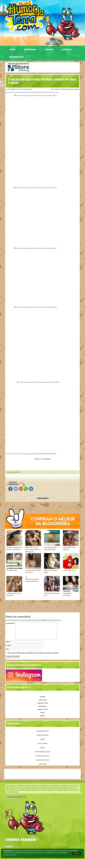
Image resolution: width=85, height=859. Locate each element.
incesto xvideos (43, 743)
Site (7, 649)
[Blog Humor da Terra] (42, 23)
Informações (16, 57)
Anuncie (49, 50)
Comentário (10, 623)
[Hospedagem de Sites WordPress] (18, 67)
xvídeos (42, 747)
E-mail (8, 645)
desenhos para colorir (43, 756)
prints (18, 472)
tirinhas (42, 697)
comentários (42, 498)
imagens (76, 89)
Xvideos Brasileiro (42, 735)
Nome (8, 641)
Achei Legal (43, 700)
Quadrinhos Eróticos (42, 760)
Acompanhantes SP (42, 731)
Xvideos (42, 739)
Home (12, 50)
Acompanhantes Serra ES (42, 752)
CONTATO (67, 50)
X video (9, 847)
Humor (42, 712)
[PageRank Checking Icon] (15, 797)
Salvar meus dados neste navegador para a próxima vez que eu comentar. (33, 653)
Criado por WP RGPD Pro (9, 855)
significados (42, 706)
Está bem (77, 853)
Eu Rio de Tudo (42, 709)
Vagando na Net (42, 703)
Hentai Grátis (42, 764)
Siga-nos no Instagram (43, 459)
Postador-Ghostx (59, 89)
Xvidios (42, 716)
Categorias (30, 50)
